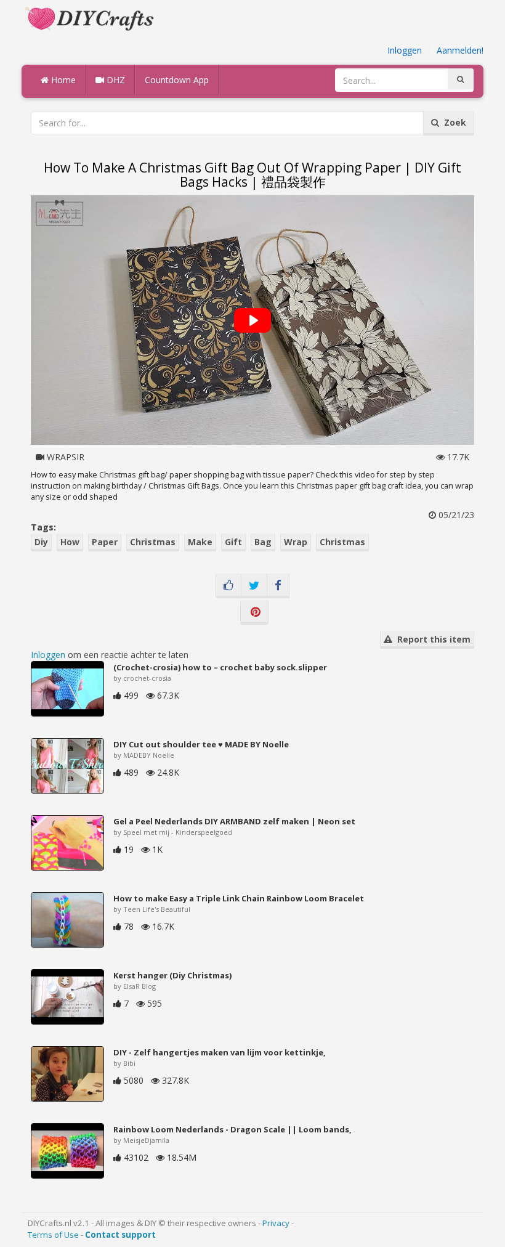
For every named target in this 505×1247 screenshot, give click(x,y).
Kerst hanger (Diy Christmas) (172, 975)
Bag (263, 542)
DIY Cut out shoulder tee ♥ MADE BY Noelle (201, 744)
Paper (105, 542)
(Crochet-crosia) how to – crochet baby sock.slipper (220, 667)
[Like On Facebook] (228, 586)
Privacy (275, 1223)
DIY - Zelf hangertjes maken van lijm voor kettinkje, (219, 1052)
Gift (233, 542)
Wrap (295, 542)
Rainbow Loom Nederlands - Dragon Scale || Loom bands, (232, 1129)
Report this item (431, 639)
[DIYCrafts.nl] (91, 17)
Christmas (153, 542)
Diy (41, 542)
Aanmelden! (460, 50)
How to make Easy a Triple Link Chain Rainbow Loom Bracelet (238, 898)
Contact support (120, 1234)
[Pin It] (254, 612)
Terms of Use (53, 1234)
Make (200, 542)
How (69, 542)
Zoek (452, 122)
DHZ (114, 80)
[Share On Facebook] (278, 586)
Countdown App (177, 80)
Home (62, 80)
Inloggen (404, 50)
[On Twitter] (254, 586)
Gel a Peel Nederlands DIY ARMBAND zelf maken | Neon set (234, 821)
